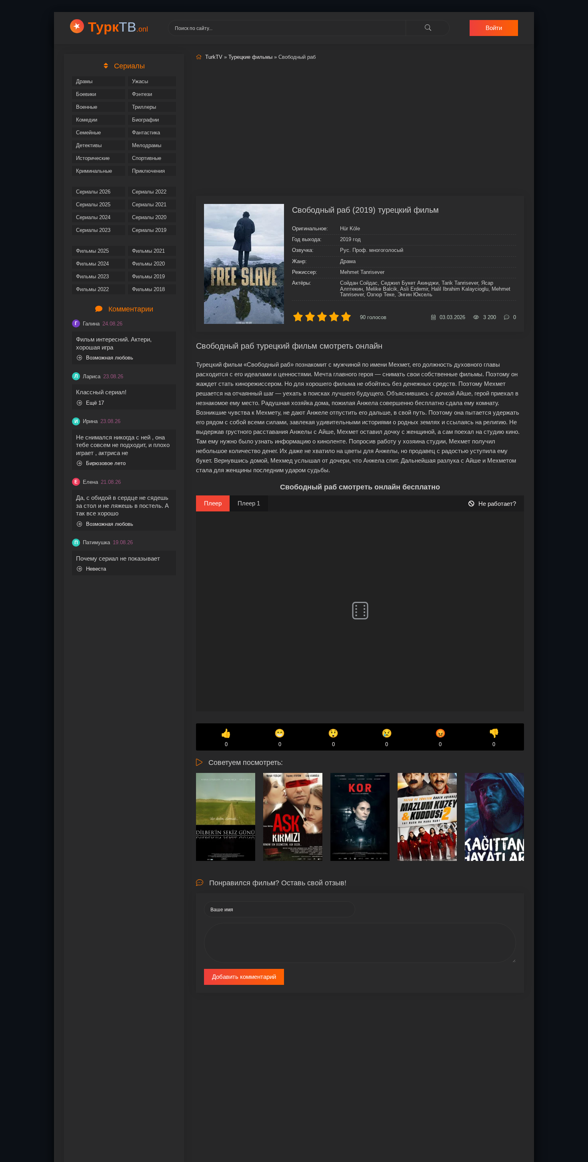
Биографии (145, 120)
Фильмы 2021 (148, 251)
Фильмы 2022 (92, 289)
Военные (86, 107)
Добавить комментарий (244, 976)
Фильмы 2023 (92, 277)
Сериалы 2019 (149, 230)
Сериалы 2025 (93, 205)
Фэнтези (142, 94)
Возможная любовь (109, 357)
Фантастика (146, 133)
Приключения (148, 171)
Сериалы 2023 (93, 230)
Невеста (96, 568)
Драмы (84, 81)
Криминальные (94, 171)
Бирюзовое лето (106, 463)
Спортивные (146, 158)
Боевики (86, 94)
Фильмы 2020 (148, 264)
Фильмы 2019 (148, 277)
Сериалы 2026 (93, 192)
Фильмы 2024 (92, 264)
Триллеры (144, 107)
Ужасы (140, 81)
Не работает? (497, 503)
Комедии (86, 120)
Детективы (89, 145)
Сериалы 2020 (149, 217)
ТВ (118, 26)
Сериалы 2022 (149, 192)
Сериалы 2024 (93, 217)
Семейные (88, 133)
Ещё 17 (95, 402)
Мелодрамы (146, 145)
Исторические (93, 158)
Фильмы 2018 (148, 289)
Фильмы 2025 (92, 251)
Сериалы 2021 (149, 205)
